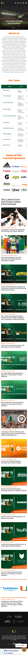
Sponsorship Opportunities (13, 638)
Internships (13, 636)
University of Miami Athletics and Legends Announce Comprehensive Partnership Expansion (13, 433)
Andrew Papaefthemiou (9, 116)
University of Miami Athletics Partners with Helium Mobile (11, 462)
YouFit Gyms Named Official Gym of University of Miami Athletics (13, 545)
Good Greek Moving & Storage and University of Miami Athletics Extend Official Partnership (13, 288)
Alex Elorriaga (7, 109)
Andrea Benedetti (8, 102)
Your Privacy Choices (12, 650)
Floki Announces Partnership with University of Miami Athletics (12, 346)
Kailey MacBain (7, 133)
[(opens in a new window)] (9, 616)
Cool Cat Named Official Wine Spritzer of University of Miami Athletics (11, 573)
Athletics (3, 227)
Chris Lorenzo (6, 139)
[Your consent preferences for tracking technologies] (2, 652)
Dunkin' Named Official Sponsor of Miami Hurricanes (13, 517)
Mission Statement (7, 637)
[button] (26, 3)
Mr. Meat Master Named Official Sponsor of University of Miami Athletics (12, 374)
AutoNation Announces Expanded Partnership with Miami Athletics (12, 230)
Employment (5, 636)
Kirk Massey (6, 122)
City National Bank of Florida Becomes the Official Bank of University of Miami (11, 259)
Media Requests (21, 636)
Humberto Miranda (8, 128)
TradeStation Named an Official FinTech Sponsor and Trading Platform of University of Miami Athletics (12, 604)
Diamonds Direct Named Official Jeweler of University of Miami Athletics (12, 404)
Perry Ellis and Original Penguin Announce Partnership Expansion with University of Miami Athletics (12, 317)
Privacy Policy (17, 637)
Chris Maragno (7, 96)
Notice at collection (7, 653)
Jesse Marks (6, 90)
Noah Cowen (6, 145)
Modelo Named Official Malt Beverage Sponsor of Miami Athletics (14, 489)
